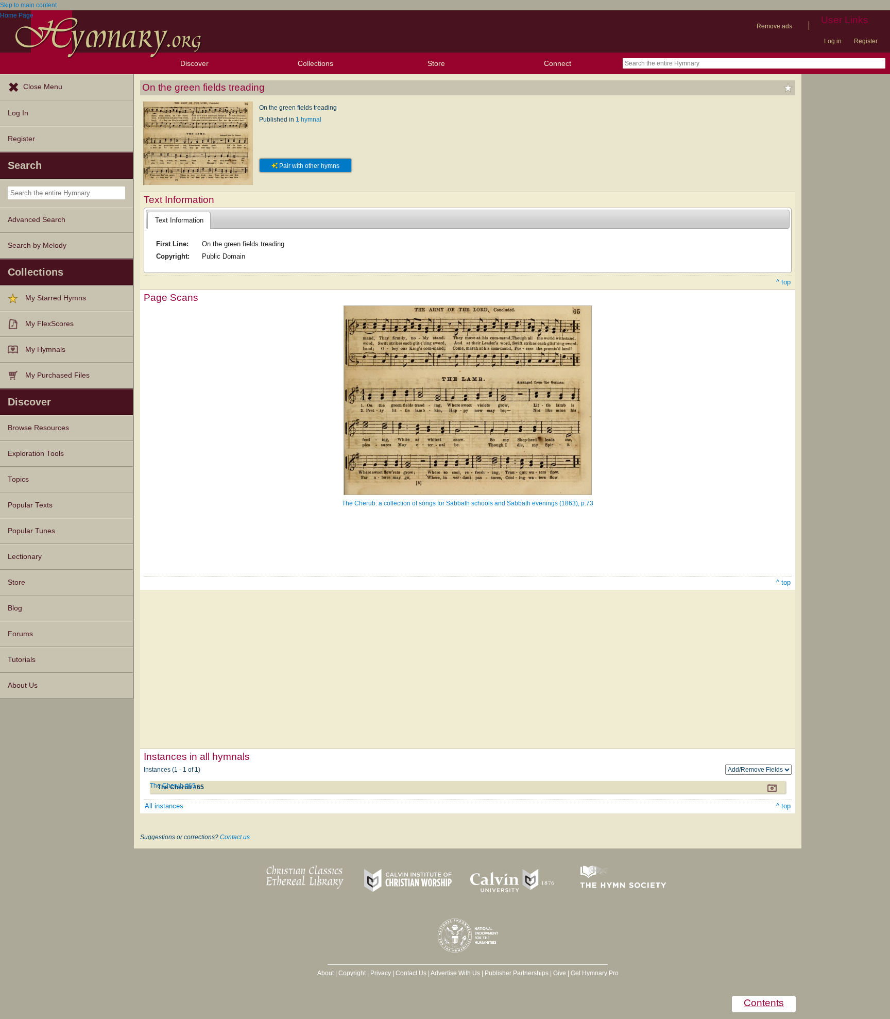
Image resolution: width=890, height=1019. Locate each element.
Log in (833, 41)
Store (436, 63)
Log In (18, 113)
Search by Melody (37, 245)
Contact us (235, 837)
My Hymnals (45, 349)
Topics (18, 479)
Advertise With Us (455, 973)
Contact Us (411, 973)
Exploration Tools (36, 453)
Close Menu (42, 87)
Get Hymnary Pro (595, 973)
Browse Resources (38, 428)
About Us (23, 685)
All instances (164, 806)
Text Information (179, 220)
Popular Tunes (31, 531)
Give (559, 973)
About (325, 973)
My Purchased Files (57, 375)
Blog (15, 608)
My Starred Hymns (55, 298)
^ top (783, 282)
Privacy (380, 973)
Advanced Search (36, 220)
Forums (20, 634)
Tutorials (22, 660)
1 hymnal (308, 119)
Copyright (352, 973)
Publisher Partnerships (517, 973)
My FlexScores (49, 324)
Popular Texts (30, 505)
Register (866, 41)
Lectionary (25, 557)
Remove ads (774, 26)
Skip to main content (28, 5)
